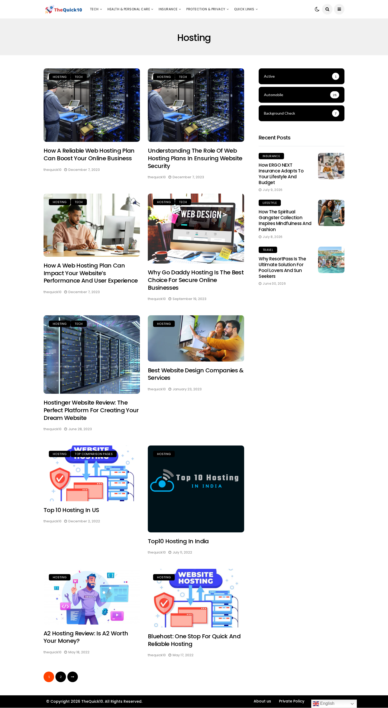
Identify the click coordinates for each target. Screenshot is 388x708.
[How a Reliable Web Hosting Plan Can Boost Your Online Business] (92, 105)
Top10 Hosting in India (178, 541)
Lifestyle (270, 203)
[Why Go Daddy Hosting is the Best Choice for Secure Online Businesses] (196, 229)
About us (262, 701)
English (326, 703)
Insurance (168, 9)
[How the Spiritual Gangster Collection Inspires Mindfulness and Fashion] (331, 213)
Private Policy (291, 701)
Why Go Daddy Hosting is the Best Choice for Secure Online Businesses (196, 280)
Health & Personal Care (128, 9)
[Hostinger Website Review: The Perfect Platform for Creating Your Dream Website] (92, 354)
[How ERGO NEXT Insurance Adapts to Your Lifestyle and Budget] (331, 166)
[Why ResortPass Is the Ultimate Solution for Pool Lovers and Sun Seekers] (331, 260)
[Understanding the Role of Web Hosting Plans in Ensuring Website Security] (196, 105)
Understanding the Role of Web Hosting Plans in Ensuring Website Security (195, 158)
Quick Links (244, 9)
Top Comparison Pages (94, 454)
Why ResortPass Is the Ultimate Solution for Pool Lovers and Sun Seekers (282, 267)
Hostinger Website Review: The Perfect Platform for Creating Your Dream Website (91, 410)
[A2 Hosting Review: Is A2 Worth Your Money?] (92, 597)
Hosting (60, 77)
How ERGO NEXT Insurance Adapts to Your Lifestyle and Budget (281, 174)
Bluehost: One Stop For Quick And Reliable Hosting (194, 640)
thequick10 (52, 169)
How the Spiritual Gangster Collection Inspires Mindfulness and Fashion (285, 220)
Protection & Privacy (205, 9)
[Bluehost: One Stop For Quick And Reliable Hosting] (196, 598)
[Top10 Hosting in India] (196, 489)
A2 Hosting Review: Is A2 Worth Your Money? (86, 637)
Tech (94, 9)
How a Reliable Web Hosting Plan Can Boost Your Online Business (89, 154)
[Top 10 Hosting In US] (92, 473)
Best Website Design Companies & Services (196, 374)
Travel (268, 250)
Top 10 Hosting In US (71, 510)
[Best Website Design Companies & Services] (196, 338)
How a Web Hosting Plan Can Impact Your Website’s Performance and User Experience (91, 273)
